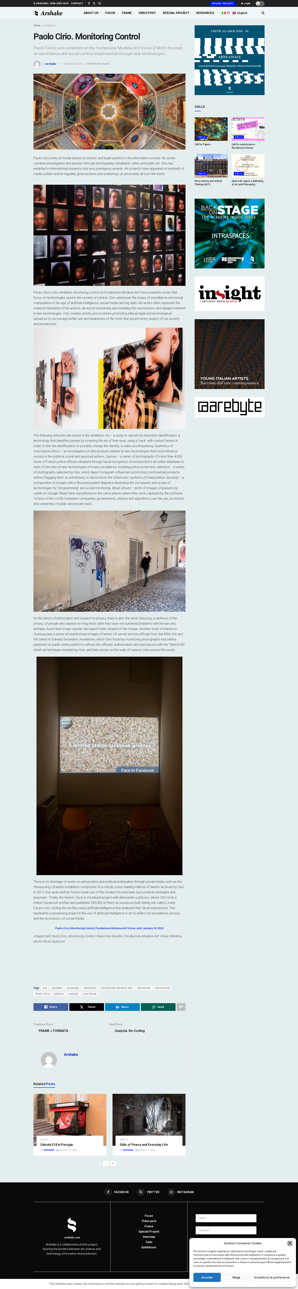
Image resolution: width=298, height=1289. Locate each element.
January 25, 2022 (72, 63)
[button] (290, 1243)
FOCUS (110, 13)
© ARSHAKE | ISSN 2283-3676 (51, 3)
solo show (89, 993)
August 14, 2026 (67, 1150)
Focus (106, 63)
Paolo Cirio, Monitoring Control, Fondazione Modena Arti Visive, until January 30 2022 (109, 928)
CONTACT (77, 3)
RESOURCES (205, 13)
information (162, 988)
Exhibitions (148, 1247)
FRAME (127, 13)
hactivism (143, 988)
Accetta (207, 1277)
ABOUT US (91, 13)
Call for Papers (203, 144)
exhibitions (49, 25)
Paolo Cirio (42, 993)
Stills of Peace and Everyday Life (144, 1145)
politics (59, 993)
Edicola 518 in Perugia (57, 1145)
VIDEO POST (147, 13)
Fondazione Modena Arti (117, 988)
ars (45, 988)
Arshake (51, 63)
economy (73, 988)
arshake (57, 988)
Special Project (223, 3)
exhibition (90, 988)
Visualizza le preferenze (272, 1277)
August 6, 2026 (146, 1150)
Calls (202, 137)
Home (36, 25)
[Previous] (106, 1163)
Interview (149, 1236)
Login (246, 3)
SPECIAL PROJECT (176, 13)
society (73, 993)
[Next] (113, 1163)
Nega (236, 1277)
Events (124, 1139)
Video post (149, 1221)
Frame (149, 1226)
